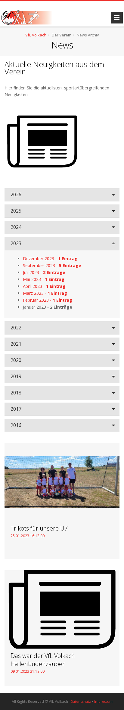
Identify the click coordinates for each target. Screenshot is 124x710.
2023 (16, 243)
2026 (16, 194)
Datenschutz (81, 701)
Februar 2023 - (47, 300)
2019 (16, 376)
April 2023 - (44, 286)
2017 (16, 409)
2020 (16, 360)
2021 (16, 344)
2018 (16, 392)
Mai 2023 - (43, 279)
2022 (16, 327)
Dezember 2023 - (50, 258)
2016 (16, 425)
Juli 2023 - (44, 272)
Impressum (103, 701)
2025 (16, 210)
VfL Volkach (35, 35)
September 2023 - (52, 265)
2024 (16, 227)
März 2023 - (45, 293)
